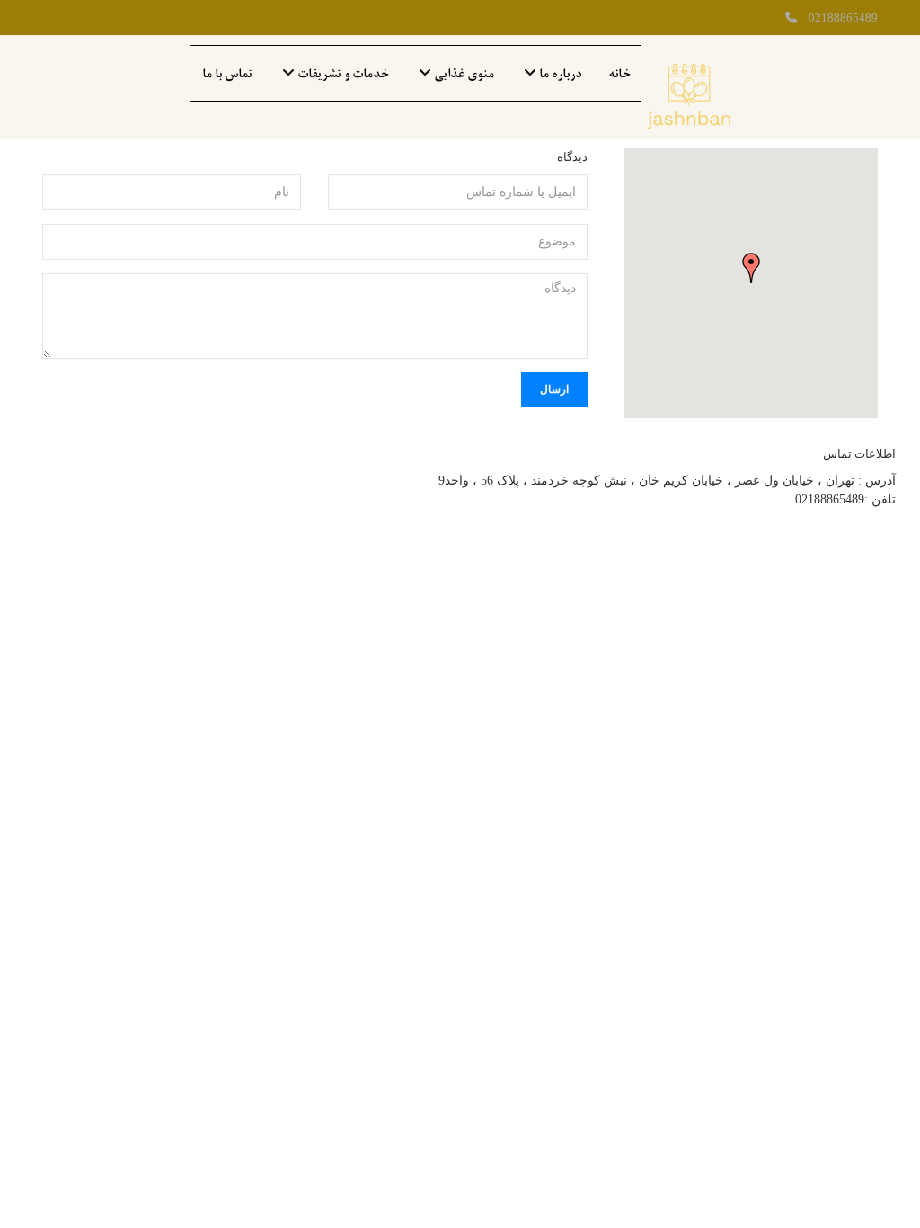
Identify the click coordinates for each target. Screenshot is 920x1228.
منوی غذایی (462, 73)
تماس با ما (227, 73)
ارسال (554, 389)
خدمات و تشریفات (342, 73)
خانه (619, 73)
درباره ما (558, 73)
